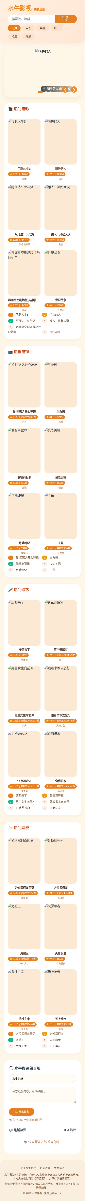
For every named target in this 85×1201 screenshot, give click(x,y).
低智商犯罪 (20, 563)
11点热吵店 (20, 808)
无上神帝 (52, 1046)
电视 (42, 28)
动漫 (14, 36)
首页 (14, 28)
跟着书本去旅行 (56, 801)
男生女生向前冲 (22, 801)
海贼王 (17, 1040)
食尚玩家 (52, 808)
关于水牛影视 (28, 1168)
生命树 (51, 557)
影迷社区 (45, 1168)
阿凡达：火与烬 (22, 321)
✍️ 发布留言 (21, 1111)
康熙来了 (18, 795)
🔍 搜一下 (66, 19)
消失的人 (52, 314)
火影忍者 (52, 1040)
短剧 (28, 36)
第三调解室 (53, 795)
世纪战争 (52, 332)
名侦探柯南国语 (22, 1033)
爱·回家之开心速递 (24, 557)
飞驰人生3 (19, 314)
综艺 (57, 28)
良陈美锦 (52, 563)
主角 (49, 570)
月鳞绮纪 (18, 570)
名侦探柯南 (53, 1033)
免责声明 (59, 1168)
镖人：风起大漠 (56, 321)
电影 (28, 28)
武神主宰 (18, 1046)
